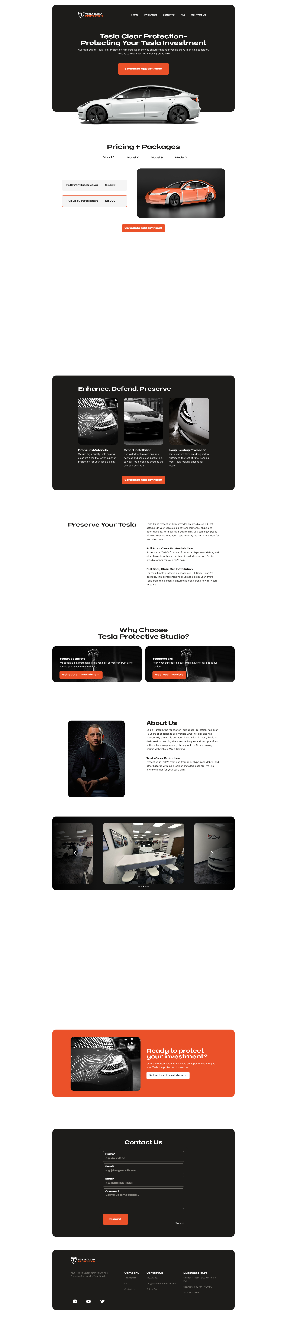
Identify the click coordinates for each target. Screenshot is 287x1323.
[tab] (108, 157)
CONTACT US (198, 15)
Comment (112, 1191)
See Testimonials (169, 674)
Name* (110, 1154)
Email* (109, 1166)
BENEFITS (169, 15)
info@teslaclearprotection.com (162, 989)
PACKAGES (150, 15)
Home (134, 15)
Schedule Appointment (143, 68)
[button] (75, 853)
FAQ (183, 15)
